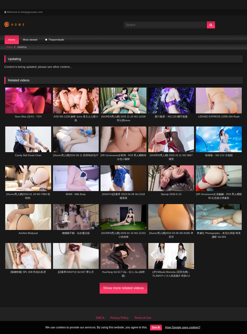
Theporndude (56, 39)
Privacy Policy (119, 317)
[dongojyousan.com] (17, 25)
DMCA (100, 317)
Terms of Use (142, 317)
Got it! (156, 327)
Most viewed (30, 39)
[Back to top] (236, 323)
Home (11, 39)
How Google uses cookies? (182, 327)
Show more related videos (123, 288)
